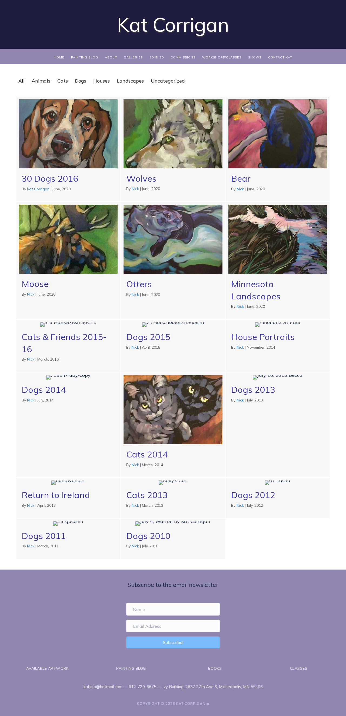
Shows (254, 57)
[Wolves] (173, 149)
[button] (173, 642)
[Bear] (278, 149)
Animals (41, 81)
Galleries (133, 57)
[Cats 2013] (173, 498)
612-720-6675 (142, 686)
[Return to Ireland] (68, 498)
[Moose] (68, 260)
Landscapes (130, 81)
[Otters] (173, 260)
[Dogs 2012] (278, 498)
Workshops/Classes (221, 57)
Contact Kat (280, 57)
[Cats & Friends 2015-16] (68, 346)
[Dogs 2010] (173, 539)
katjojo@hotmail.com (103, 686)
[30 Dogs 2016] (68, 149)
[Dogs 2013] (278, 425)
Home (59, 57)
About (111, 57)
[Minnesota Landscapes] (278, 260)
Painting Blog (84, 57)
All (21, 81)
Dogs (80, 81)
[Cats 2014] (173, 425)
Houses (101, 81)
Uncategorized (168, 81)
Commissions (183, 57)
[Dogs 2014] (68, 425)
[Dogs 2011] (68, 539)
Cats (62, 81)
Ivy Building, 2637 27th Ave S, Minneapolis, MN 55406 (212, 686)
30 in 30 (156, 57)
